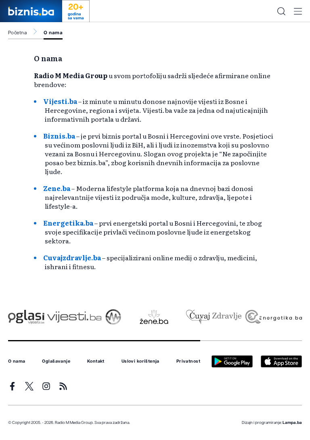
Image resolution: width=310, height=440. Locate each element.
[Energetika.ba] (273, 317)
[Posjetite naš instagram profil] (46, 386)
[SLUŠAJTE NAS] (113, 317)
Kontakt (96, 361)
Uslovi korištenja (140, 361)
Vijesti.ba (60, 101)
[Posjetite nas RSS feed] (63, 386)
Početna (17, 32)
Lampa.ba (292, 423)
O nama (53, 32)
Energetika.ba (68, 223)
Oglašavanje (56, 361)
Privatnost (188, 361)
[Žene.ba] (154, 317)
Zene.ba (56, 188)
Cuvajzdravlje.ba (72, 257)
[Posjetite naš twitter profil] (29, 386)
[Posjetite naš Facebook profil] (12, 386)
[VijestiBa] (74, 317)
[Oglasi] (26, 317)
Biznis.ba (59, 136)
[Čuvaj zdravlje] (213, 317)
